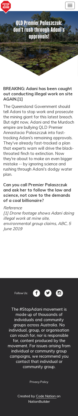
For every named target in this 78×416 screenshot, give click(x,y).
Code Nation (46, 396)
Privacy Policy (39, 382)
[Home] (6, 7)
